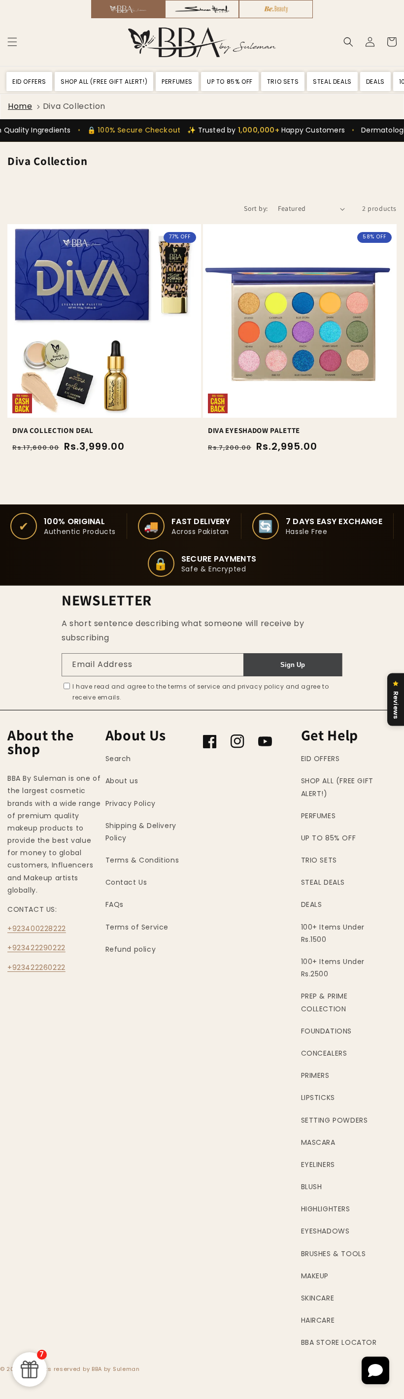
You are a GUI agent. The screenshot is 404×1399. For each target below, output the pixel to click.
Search (118, 759)
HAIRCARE (318, 1320)
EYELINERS (318, 1164)
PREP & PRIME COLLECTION (324, 1002)
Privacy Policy (130, 803)
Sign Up (292, 664)
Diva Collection (74, 106)
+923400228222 (36, 928)
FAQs (114, 904)
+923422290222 (36, 948)
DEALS (311, 904)
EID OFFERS (320, 759)
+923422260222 (36, 967)
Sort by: (256, 208)
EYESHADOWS (325, 1231)
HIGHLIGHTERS (325, 1209)
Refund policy (130, 949)
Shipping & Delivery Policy (140, 832)
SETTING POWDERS (334, 1120)
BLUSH (311, 1187)
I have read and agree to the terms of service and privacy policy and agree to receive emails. (200, 691)
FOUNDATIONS (326, 1031)
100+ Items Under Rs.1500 (333, 933)
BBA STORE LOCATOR (339, 1342)
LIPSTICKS (318, 1097)
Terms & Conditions (142, 860)
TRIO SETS (319, 860)
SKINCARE (318, 1298)
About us (121, 781)
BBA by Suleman (116, 1369)
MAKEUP (315, 1276)
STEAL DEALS (323, 882)
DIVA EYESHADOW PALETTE (254, 430)
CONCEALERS (324, 1053)
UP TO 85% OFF (328, 838)
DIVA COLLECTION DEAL (53, 430)
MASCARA (318, 1142)
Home (20, 106)
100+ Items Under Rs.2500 (333, 968)
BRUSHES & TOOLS (333, 1254)
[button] (12, 42)
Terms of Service (137, 927)
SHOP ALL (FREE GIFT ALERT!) (337, 787)
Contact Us (126, 882)
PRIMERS (315, 1075)
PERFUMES (318, 816)
